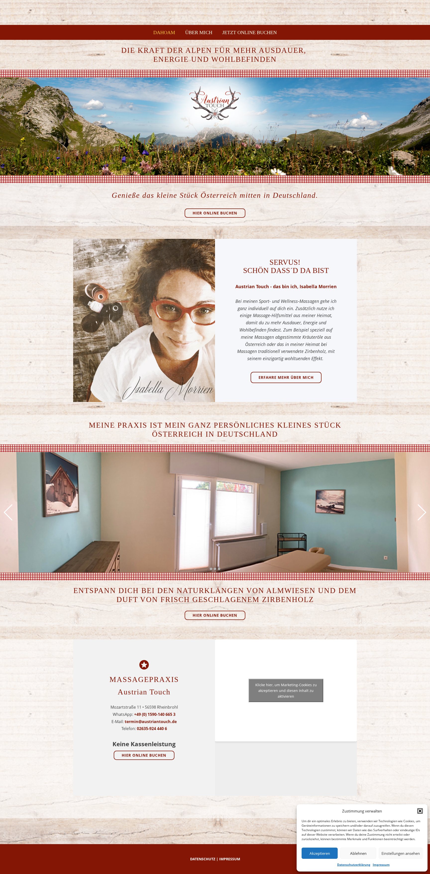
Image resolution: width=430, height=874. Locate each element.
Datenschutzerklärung (353, 865)
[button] (420, 810)
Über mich (198, 32)
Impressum (381, 865)
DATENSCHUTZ (202, 859)
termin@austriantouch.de (151, 721)
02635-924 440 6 (152, 728)
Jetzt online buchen (249, 32)
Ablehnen (358, 853)
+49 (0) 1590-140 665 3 (154, 714)
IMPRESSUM (229, 859)
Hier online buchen (215, 212)
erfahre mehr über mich (286, 377)
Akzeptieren (320, 853)
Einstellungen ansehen (400, 853)
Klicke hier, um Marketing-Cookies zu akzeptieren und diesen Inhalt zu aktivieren (286, 690)
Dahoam (164, 32)
